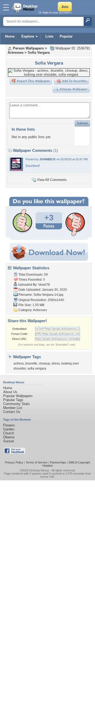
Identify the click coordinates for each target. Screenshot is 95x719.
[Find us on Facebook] (14, 453)
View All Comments (52, 180)
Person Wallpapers (28, 48)
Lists (49, 36)
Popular (66, 36)
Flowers (9, 425)
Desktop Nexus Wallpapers (25, 7)
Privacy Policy (14, 462)
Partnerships (58, 462)
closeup (44, 363)
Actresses (15, 52)
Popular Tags (13, 400)
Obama (8, 437)
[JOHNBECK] (16, 170)
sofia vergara (36, 368)
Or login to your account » (55, 12)
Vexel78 (44, 284)
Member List (12, 408)
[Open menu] (6, 7)
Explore (27, 36)
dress (56, 363)
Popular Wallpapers (18, 396)
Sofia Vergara (39, 52)
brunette (31, 363)
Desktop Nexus (39, 470)
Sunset (8, 441)
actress (18, 363)
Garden (8, 429)
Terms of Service (37, 462)
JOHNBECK (47, 159)
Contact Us (11, 412)
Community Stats (16, 404)
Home (10, 36)
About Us (10, 392)
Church (8, 433)
